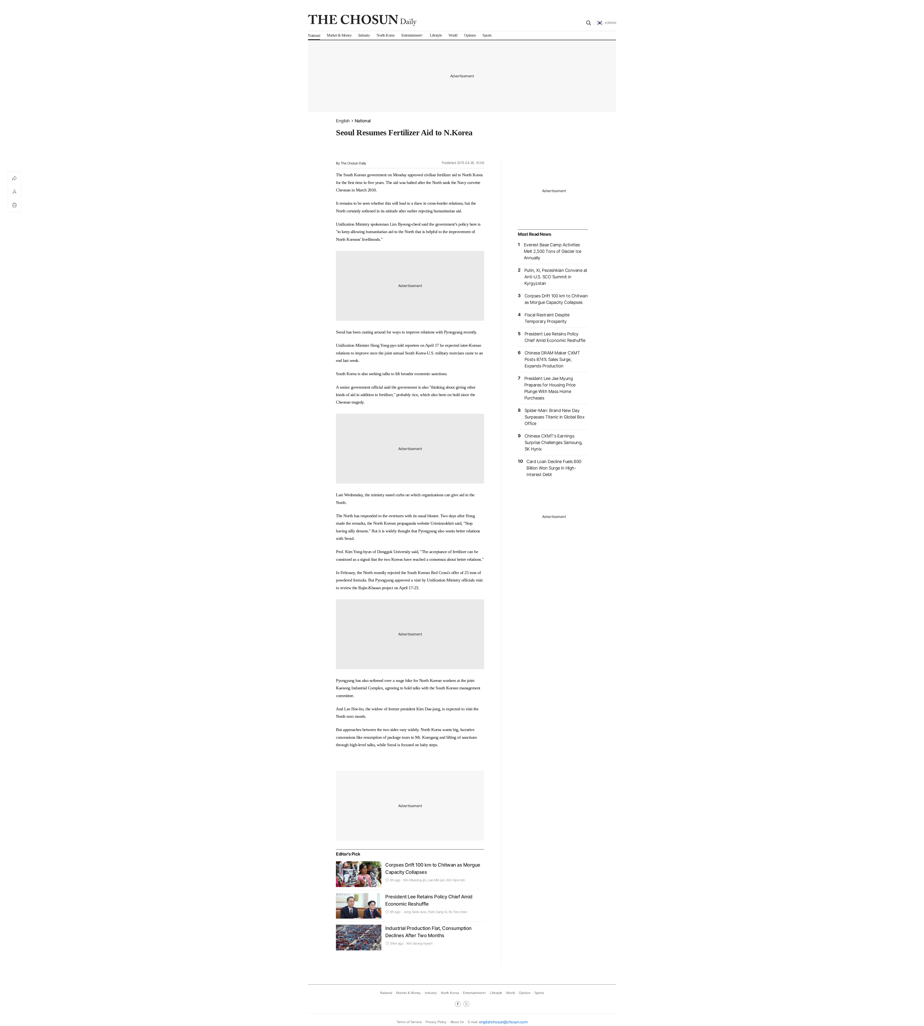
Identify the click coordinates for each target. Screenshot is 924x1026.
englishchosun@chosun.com (503, 1021)
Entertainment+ (474, 993)
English (343, 120)
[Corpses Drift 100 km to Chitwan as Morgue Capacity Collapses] (358, 874)
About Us (457, 1022)
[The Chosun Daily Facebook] (459, 1004)
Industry (431, 993)
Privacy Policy (435, 1022)
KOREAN (610, 23)
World (510, 993)
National (363, 120)
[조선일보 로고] (362, 20)
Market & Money (408, 993)
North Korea (450, 993)
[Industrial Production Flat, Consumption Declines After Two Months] (358, 937)
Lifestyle (496, 993)
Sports (539, 993)
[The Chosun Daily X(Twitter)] (466, 1004)
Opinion (525, 993)
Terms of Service (409, 1022)
